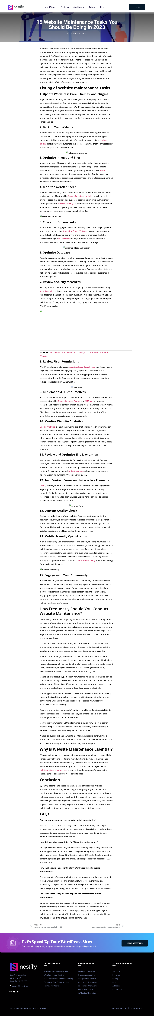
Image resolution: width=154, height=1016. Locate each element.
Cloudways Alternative (87, 982)
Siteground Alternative (87, 986)
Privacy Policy (136, 1008)
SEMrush (89, 401)
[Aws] (10, 992)
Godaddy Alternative (86, 975)
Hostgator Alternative (87, 979)
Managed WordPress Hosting (56, 971)
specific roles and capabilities (82, 367)
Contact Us (117, 989)
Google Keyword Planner (69, 401)
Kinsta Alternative (85, 989)
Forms (42, 485)
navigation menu (76, 471)
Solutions (78, 7)
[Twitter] (18, 992)
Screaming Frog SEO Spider (75, 231)
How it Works (50, 7)
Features (65, 7)
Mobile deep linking (86, 560)
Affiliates (116, 986)
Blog (102, 7)
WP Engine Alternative (87, 993)
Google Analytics (47, 427)
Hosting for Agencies (52, 986)
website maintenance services (53, 770)
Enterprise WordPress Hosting (56, 982)
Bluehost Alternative (86, 971)
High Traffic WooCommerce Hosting (58, 979)
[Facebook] (14, 992)
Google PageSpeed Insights (80, 196)
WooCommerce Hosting (54, 975)
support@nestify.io (20, 986)
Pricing (92, 7)
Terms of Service (119, 1008)
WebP (102, 170)
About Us (116, 971)
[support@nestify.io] (10, 986)
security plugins (47, 291)
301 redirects (64, 238)
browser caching (65, 203)
